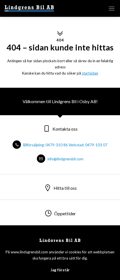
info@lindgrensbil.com (65, 159)
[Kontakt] (95, 8)
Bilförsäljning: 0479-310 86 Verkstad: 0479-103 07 (64, 145)
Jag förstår (60, 270)
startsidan (90, 73)
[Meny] (111, 8)
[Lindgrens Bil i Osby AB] (29, 8)
